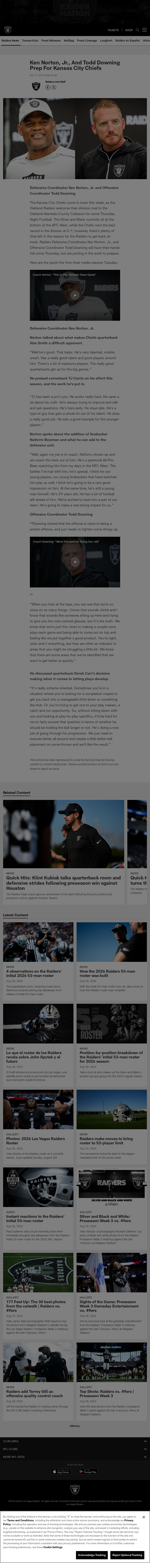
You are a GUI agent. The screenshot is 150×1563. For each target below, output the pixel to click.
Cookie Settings (52, 1547)
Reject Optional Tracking (127, 1555)
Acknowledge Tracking (92, 1555)
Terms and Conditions (20, 1520)
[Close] (143, 1517)
